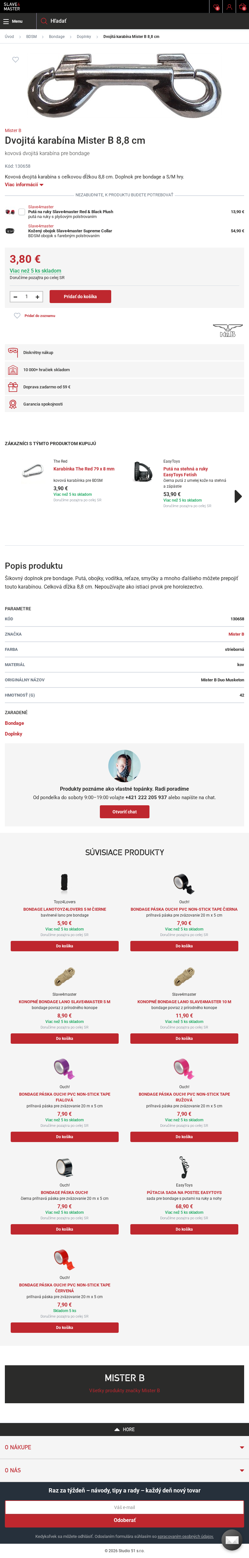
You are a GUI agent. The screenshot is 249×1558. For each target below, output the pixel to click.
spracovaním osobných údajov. (186, 1536)
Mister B (13, 130)
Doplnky (84, 36)
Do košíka (64, 946)
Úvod (9, 36)
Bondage (57, 36)
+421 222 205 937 (146, 797)
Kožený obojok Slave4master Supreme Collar (70, 230)
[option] (69, 480)
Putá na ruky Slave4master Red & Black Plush (70, 211)
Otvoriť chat (125, 811)
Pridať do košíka (80, 296)
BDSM (31, 36)
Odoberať (125, 1520)
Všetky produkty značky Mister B (124, 1391)
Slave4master (40, 206)
